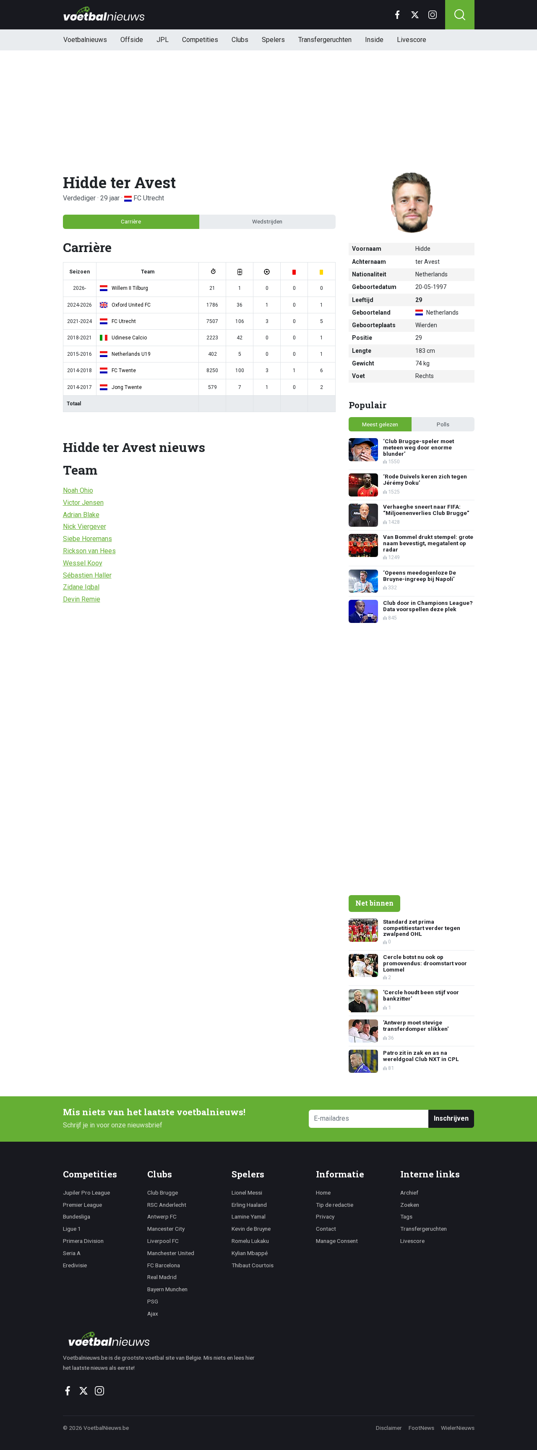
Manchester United (170, 1253)
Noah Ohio (78, 490)
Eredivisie (75, 1265)
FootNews (421, 1427)
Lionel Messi (247, 1192)
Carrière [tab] (131, 221)
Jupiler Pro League (86, 1192)
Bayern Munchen (167, 1289)
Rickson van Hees (89, 551)
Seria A (72, 1253)
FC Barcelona (163, 1265)
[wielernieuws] (163, 1339)
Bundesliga (76, 1216)
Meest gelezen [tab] (380, 424)
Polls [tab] (443, 424)
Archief (409, 1192)
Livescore (411, 40)
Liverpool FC (163, 1240)
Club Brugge (162, 1192)
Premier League (82, 1204)
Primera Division (83, 1240)
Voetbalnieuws (85, 40)
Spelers (273, 40)
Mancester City (166, 1228)
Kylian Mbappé (250, 1253)
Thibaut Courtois (253, 1265)
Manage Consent (337, 1240)
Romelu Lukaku (250, 1240)
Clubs (240, 40)
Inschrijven (451, 1118)
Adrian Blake (81, 515)
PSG (152, 1301)
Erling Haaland (249, 1204)
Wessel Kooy (82, 563)
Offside (131, 40)
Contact (326, 1228)
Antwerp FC (162, 1216)
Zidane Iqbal (81, 587)
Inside (374, 40)
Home (323, 1192)
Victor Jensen (83, 503)
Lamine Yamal (249, 1216)
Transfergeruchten (325, 40)
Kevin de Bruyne (251, 1228)
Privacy (325, 1216)
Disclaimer (389, 1427)
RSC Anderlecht (166, 1204)
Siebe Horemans (87, 539)
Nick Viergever (84, 527)
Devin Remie (81, 599)
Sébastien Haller (87, 575)
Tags (406, 1216)
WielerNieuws (457, 1427)
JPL (162, 40)
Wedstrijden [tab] (267, 221)
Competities (200, 40)
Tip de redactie (334, 1204)
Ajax (152, 1313)
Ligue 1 (72, 1228)
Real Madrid (162, 1277)
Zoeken (409, 1204)
